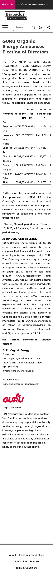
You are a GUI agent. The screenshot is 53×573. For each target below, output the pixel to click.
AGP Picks (8, 4)
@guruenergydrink (34, 324)
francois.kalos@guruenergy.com (21, 383)
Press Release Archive (31, 555)
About (12, 555)
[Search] (33, 27)
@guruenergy (25, 329)
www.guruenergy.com (28, 275)
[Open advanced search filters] (40, 27)
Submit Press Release (26, 561)
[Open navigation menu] (5, 27)
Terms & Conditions (26, 567)
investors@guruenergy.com (18, 370)
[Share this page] (49, 27)
